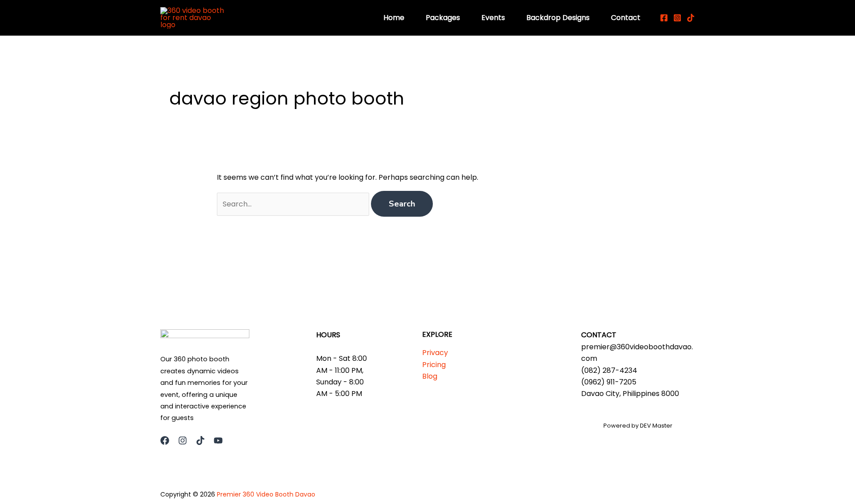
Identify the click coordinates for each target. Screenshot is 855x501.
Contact (625, 17)
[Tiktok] (691, 18)
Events (493, 17)
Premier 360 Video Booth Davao (266, 494)
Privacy (435, 352)
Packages (443, 17)
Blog (429, 376)
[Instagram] (677, 18)
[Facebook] (664, 18)
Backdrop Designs (558, 17)
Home (393, 17)
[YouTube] (218, 440)
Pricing (434, 365)
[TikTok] (200, 440)
